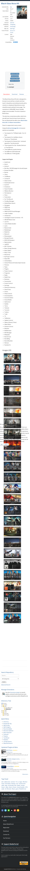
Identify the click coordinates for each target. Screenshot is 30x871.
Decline (6, 444)
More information (15, 446)
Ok (1, 444)
